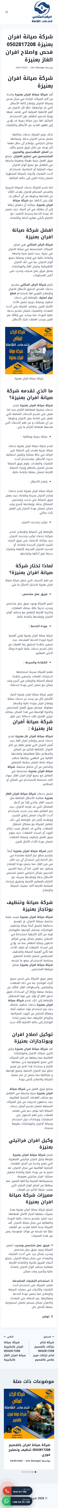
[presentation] (29, 1414)
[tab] (35, 1472)
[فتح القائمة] (7, 11)
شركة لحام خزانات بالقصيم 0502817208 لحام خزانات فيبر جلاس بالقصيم (43, 1348)
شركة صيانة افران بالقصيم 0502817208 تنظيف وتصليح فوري (29, 1450)
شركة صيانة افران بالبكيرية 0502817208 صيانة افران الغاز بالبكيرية (15, 1348)
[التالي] (9, 1429)
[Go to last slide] (49, 1429)
